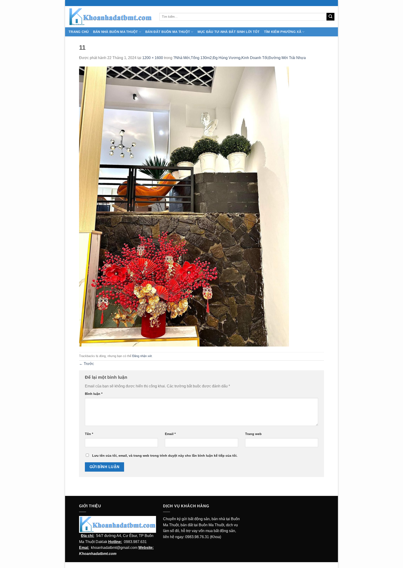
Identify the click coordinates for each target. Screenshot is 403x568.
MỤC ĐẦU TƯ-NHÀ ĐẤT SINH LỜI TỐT (229, 32)
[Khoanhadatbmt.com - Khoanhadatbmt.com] (110, 16)
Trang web (253, 434)
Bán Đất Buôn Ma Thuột (167, 32)
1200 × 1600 (152, 58)
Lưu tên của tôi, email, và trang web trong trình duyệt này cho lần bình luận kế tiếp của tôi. (164, 455)
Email (170, 434)
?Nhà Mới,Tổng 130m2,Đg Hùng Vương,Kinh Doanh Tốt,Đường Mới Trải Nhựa (239, 58)
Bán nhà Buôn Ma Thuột (115, 32)
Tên (89, 434)
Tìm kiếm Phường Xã (282, 32)
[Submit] (330, 17)
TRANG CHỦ (79, 32)
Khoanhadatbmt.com (97, 554)
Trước (86, 364)
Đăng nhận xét (142, 356)
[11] (184, 206)
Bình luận (93, 394)
